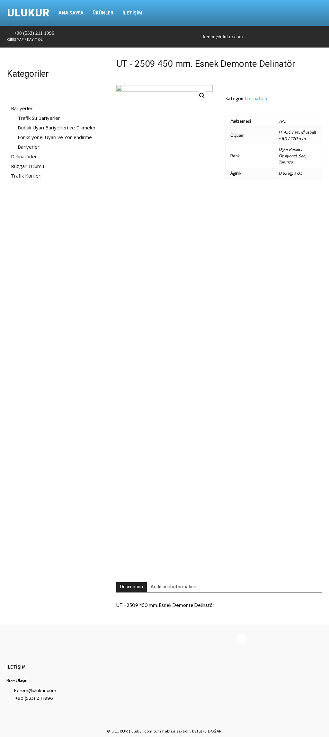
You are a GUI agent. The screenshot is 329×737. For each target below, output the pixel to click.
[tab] (131, 587)
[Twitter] (255, 36)
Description (131, 586)
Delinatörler (257, 98)
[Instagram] (247, 36)
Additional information (173, 586)
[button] (309, 13)
